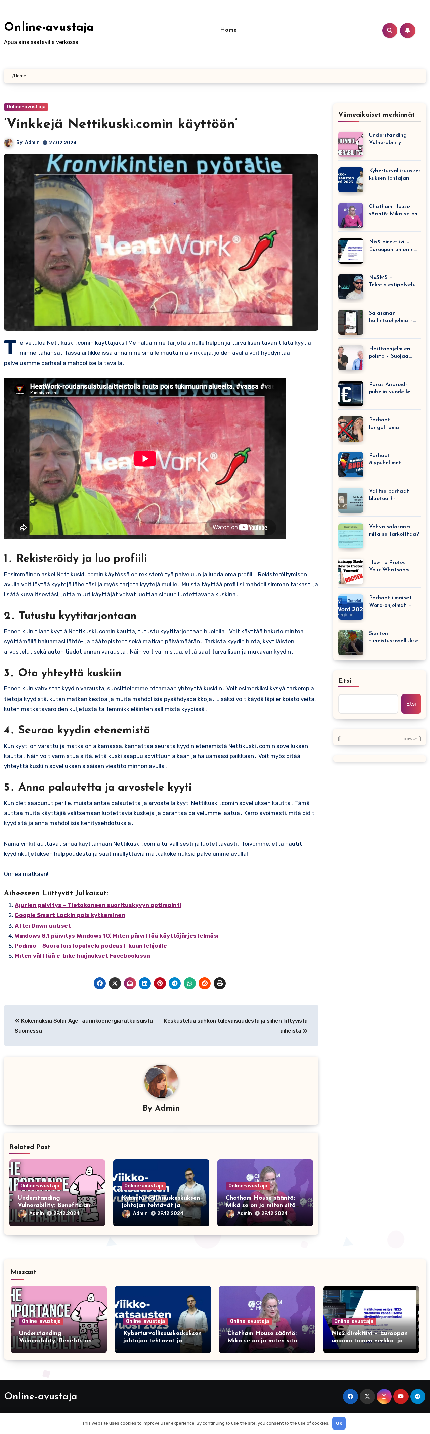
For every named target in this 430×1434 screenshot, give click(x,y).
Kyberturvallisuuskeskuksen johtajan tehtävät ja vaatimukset (161, 1205)
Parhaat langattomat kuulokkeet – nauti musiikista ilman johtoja (393, 424)
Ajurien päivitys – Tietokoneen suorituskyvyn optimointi (98, 905)
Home (228, 30)
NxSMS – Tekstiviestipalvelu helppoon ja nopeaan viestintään (392, 282)
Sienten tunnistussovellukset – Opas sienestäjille (394, 638)
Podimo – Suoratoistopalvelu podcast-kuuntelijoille (91, 945)
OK (339, 1423)
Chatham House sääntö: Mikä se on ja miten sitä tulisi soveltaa (261, 1205)
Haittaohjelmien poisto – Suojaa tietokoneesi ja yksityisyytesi (389, 353)
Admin (32, 142)
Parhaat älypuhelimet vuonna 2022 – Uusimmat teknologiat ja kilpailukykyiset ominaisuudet (388, 460)
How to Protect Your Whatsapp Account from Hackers (389, 567)
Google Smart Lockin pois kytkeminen (70, 915)
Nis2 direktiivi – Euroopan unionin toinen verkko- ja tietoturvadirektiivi (393, 246)
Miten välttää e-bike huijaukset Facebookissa (82, 955)
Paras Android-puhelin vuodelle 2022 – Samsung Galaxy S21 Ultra (390, 389)
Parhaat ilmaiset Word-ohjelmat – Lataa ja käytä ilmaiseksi (390, 602)
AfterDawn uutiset (43, 925)
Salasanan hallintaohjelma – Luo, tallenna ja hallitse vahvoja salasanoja (391, 317)
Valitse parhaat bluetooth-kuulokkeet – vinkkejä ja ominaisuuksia (389, 495)
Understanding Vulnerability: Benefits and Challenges (56, 1205)
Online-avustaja (49, 28)
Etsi (345, 681)
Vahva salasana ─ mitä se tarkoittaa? (394, 530)
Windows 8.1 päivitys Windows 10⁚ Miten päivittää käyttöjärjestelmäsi (117, 935)
